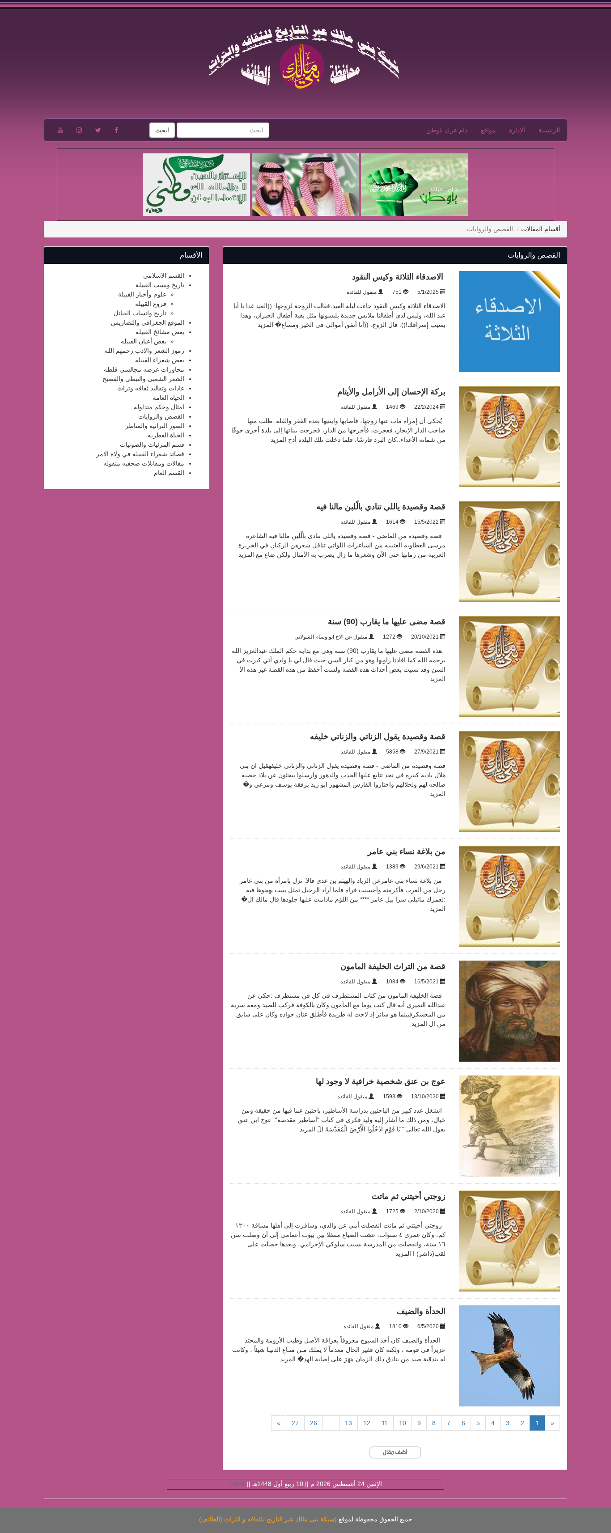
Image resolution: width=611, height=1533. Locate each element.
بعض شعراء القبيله (159, 360)
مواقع (488, 130)
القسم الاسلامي (163, 275)
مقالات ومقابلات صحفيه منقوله (143, 463)
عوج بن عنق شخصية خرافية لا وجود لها (381, 1081)
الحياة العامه (168, 397)
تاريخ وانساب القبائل (140, 313)
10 (402, 1423)
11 (385, 1423)
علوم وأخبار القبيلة (142, 294)
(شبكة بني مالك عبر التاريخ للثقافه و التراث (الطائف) (268, 1519)
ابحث (162, 130)
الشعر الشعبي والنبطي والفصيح (143, 378)
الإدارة (517, 130)
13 (348, 1423)
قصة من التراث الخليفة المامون (392, 966)
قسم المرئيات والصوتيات (152, 444)
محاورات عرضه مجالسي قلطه (144, 369)
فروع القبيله (150, 303)
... (331, 1423)
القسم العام (169, 472)
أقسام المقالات (540, 229)
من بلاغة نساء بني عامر (407, 851)
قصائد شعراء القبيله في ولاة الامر (140, 453)
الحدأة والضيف (421, 1311)
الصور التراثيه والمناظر (154, 425)
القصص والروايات (161, 416)
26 (313, 1423)
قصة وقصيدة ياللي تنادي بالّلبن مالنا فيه (381, 506)
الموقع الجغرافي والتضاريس (147, 322)
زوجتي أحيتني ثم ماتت (407, 1196)
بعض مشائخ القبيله (160, 331)
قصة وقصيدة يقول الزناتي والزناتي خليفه (378, 736)
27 (295, 1423)
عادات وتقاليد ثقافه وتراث (150, 388)
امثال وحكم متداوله (159, 407)
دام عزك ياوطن (446, 130)
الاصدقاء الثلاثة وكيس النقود (399, 276)
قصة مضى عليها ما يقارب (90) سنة (387, 621)
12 (366, 1423)
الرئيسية (549, 130)
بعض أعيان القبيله (143, 341)
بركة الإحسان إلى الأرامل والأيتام (391, 391)
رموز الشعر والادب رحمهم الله (144, 350)
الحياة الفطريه (166, 435)
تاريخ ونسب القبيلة (160, 284)
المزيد (265, 324)
